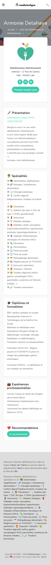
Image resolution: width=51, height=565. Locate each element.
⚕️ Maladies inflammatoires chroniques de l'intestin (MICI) (23, 510)
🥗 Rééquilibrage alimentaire (28, 520)
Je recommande (18, 434)
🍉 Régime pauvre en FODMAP (25, 522)
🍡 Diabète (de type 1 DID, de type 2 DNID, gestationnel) (25, 494)
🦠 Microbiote (27, 513)
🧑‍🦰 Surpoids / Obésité (26, 526)
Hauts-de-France (18, 465)
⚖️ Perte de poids (28, 517)
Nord (19, 468)
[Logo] (25, 4)
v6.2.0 (43, 557)
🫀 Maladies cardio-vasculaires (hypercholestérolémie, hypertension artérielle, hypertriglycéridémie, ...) (24, 503)
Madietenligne (34, 554)
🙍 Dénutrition (22, 492)
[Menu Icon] (3, 4)
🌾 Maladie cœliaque (29, 498)
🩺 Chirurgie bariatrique (28, 486)
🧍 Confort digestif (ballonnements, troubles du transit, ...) (25, 489)
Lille (15, 471)
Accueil (11, 29)
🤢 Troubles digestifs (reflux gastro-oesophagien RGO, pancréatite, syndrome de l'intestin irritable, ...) (25, 531)
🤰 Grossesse (11, 498)
